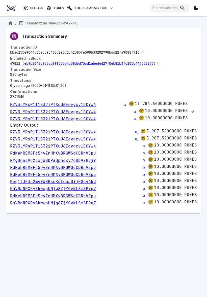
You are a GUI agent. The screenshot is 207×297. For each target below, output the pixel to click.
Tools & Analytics (90, 8)
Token (58, 8)
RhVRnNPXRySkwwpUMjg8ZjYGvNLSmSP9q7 (53, 188)
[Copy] (142, 52)
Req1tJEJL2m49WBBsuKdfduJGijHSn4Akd (53, 181)
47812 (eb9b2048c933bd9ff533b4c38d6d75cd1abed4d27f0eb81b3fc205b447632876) (83, 63)
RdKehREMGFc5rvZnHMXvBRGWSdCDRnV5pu (53, 153)
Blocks (36, 8)
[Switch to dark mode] (196, 8)
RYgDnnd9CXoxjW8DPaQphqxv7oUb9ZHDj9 (53, 160)
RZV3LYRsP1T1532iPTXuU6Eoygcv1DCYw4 (53, 104)
